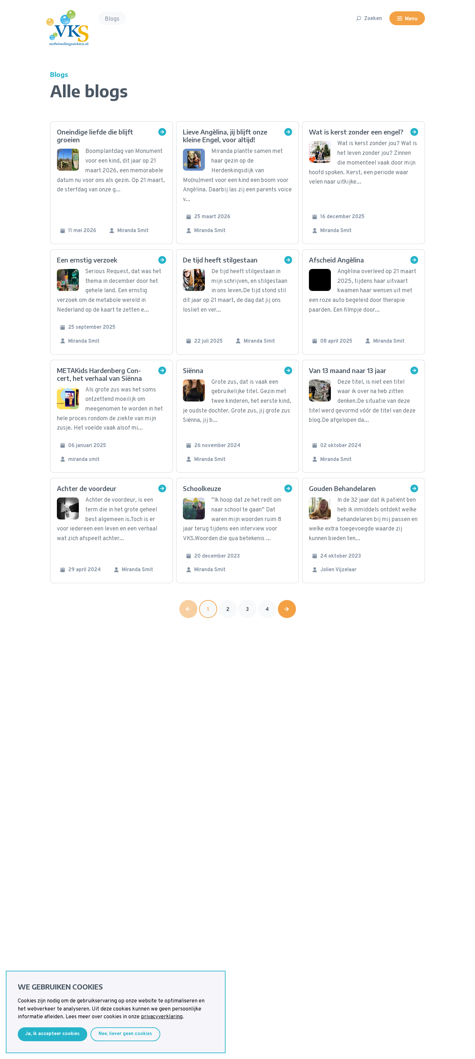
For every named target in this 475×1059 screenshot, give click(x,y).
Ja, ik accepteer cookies (52, 1034)
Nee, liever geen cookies (125, 1034)
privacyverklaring (162, 1017)
